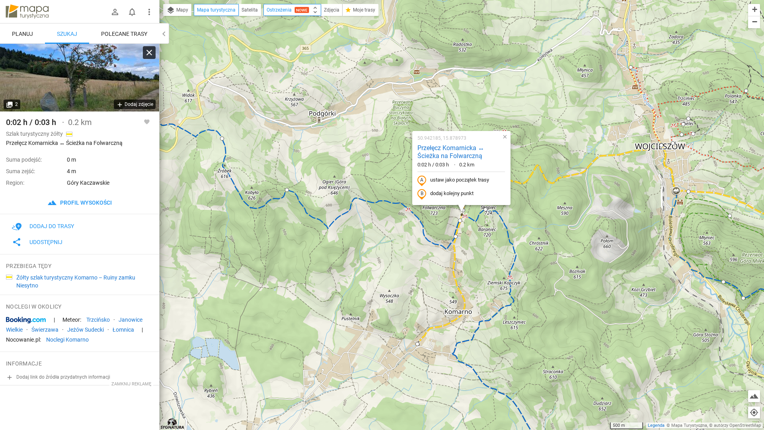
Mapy (181, 10)
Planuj (22, 34)
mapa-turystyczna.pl (27, 11)
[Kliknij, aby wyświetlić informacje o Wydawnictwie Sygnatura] (172, 423)
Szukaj (67, 34)
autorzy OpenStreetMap (737, 425)
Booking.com (26, 320)
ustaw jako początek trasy (459, 180)
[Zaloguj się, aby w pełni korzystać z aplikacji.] (146, 121)
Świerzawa (44, 329)
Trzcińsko (98, 320)
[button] (631, 67)
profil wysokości (85, 202)
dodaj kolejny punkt (452, 193)
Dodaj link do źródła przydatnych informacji (62, 377)
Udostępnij (45, 242)
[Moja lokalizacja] (754, 412)
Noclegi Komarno (67, 339)
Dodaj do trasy (51, 226)
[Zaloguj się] (115, 12)
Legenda (656, 425)
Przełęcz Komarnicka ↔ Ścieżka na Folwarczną (450, 152)
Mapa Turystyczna (689, 425)
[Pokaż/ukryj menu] (149, 12)
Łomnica (123, 329)
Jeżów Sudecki (85, 329)
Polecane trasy (124, 34)
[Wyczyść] (149, 52)
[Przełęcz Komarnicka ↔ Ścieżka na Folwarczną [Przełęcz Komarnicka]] (79, 77)
